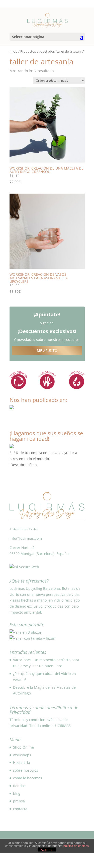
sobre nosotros (25, 770)
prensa (19, 801)
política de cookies (76, 846)
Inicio (14, 51)
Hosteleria (21, 762)
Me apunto (47, 350)
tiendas (19, 785)
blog (16, 793)
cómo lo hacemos (27, 778)
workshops (22, 755)
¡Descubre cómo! (24, 464)
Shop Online (23, 747)
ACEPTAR (47, 849)
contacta (20, 808)
